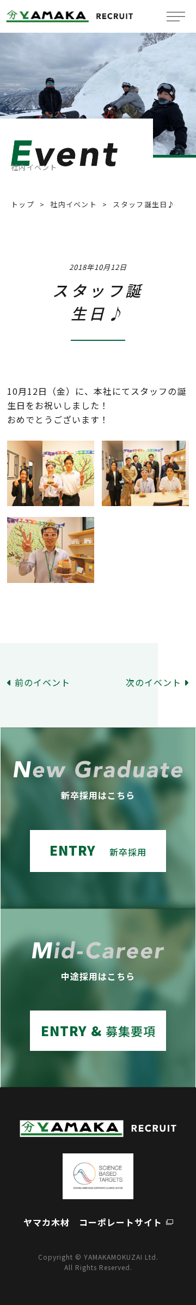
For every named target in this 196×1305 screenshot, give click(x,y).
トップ (22, 204)
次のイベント (153, 682)
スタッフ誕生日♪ (144, 204)
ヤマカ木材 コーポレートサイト (92, 1222)
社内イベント (73, 204)
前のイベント (42, 682)
